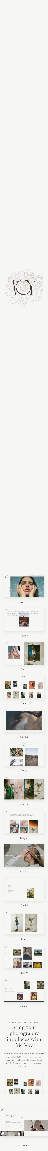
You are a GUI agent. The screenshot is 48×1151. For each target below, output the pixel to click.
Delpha (24, 839)
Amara (24, 805)
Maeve (24, 636)
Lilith (24, 940)
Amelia (24, 1007)
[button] (18, 1146)
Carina (24, 737)
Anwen (24, 603)
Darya (24, 771)
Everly (24, 973)
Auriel (24, 906)
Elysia (24, 670)
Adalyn (24, 872)
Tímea (24, 704)
